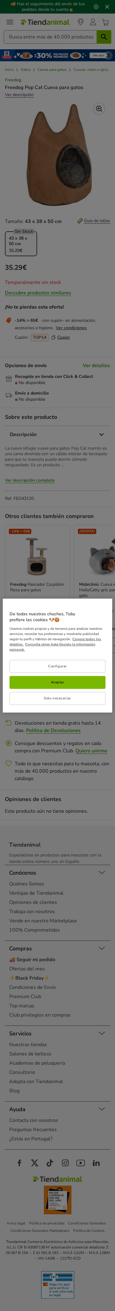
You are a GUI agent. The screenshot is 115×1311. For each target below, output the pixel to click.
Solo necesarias (57, 698)
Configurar (57, 666)
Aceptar (57, 682)
